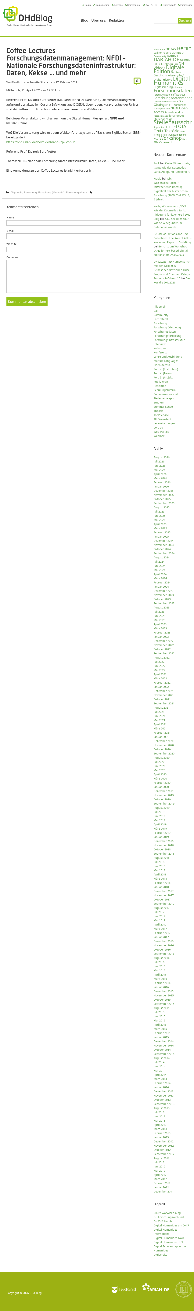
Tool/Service (161, 415)
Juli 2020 (159, 762)
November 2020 (164, 745)
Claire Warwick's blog (167, 1213)
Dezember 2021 (164, 691)
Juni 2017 (159, 916)
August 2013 (162, 1108)
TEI (168, 127)
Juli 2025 (159, 511)
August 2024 (162, 557)
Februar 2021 (162, 732)
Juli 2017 (159, 912)
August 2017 (162, 908)
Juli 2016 (159, 962)
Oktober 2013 (162, 1099)
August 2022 (162, 657)
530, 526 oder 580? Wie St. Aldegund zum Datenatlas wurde (171, 223)
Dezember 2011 (164, 1191)
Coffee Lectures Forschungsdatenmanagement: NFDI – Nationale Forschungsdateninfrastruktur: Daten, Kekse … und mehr (71, 61)
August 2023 (162, 607)
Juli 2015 (159, 1012)
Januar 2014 (161, 1087)
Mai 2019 (159, 820)
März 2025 (160, 528)
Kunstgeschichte (162, 108)
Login (88, 5)
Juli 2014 (159, 1062)
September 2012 (164, 1154)
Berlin (184, 48)
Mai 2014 (159, 1070)
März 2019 (160, 828)
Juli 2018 (159, 862)
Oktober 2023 (162, 599)
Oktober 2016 (162, 949)
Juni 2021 (159, 716)
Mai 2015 (159, 1020)
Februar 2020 (162, 782)
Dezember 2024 (164, 540)
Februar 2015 (162, 1033)
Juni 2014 (159, 1066)
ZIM (156, 142)
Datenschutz (169, 5)
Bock (157, 163)
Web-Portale (161, 431)
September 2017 (164, 903)
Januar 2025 (161, 536)
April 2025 (160, 524)
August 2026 (162, 457)
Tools (182, 131)
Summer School (164, 406)
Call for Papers (162, 52)
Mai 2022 (159, 670)
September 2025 (164, 503)
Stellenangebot (174, 115)
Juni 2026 (159, 465)
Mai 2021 (159, 720)
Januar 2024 (161, 586)
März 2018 (160, 878)
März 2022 (160, 678)
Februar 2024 (162, 582)
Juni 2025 (159, 515)
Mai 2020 (159, 770)
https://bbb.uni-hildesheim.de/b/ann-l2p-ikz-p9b (40, 142)
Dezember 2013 (164, 1091)
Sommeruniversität (166, 394)
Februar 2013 (162, 1133)
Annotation (159, 49)
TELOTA (178, 126)
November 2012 (164, 1145)
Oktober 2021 (162, 699)
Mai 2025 (159, 520)
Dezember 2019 (164, 791)
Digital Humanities (172, 80)
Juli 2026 (159, 461)
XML (184, 139)
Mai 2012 (159, 1170)
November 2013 (164, 1095)
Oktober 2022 (162, 649)
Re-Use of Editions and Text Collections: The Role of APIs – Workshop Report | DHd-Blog (173, 238)
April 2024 (160, 574)
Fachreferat (161, 319)
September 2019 (164, 803)
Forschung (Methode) (51, 192)
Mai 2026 (159, 470)
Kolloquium (161, 348)
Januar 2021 (161, 737)
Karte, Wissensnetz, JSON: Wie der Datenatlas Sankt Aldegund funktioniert (172, 167)
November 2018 (164, 845)
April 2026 (160, 474)
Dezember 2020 (164, 741)
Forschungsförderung (167, 336)
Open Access (162, 365)
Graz (182, 101)
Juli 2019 (159, 812)
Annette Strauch (40, 82)
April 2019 (160, 824)
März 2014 (160, 1079)
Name (10, 217)
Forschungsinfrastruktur (166, 101)
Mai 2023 (159, 620)
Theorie (158, 411)
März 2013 (160, 1129)
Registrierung (102, 5)
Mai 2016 (159, 970)
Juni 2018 (159, 866)
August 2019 (162, 807)
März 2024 (160, 578)
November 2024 (164, 545)
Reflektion (160, 386)
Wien (156, 139)
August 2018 (162, 858)
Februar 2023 (162, 632)
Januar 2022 (161, 686)
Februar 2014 (162, 1083)
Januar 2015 (161, 1037)
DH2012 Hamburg (165, 1221)
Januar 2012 (161, 1187)
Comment (12, 257)
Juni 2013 (159, 1116)
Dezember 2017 (164, 891)
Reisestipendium (174, 112)
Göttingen (161, 105)
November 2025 (164, 495)
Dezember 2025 (164, 490)
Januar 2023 (161, 636)
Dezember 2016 (164, 941)
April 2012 (160, 1175)
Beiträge (118, 5)
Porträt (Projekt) (163, 377)
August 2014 (162, 1058)
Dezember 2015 (164, 991)
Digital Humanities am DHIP (171, 1225)
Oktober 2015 (162, 999)
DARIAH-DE (152, 5)
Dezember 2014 (164, 1041)
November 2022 (164, 645)
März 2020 (160, 778)
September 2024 (164, 553)
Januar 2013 (161, 1137)
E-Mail (10, 230)
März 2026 (160, 478)
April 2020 (160, 774)
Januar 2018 (161, 887)
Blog (84, 20)
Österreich (166, 142)
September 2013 (164, 1104)
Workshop (170, 138)
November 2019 (164, 795)
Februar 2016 (162, 983)
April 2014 (160, 1074)
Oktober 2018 (162, 849)
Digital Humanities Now (169, 1238)
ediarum (178, 87)
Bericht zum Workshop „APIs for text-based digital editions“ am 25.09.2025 (171, 251)
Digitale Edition (169, 69)
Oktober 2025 (162, 499)
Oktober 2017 (162, 899)
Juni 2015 (159, 1016)
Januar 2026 (161, 486)
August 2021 (162, 707)
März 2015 (160, 1029)
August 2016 (162, 958)
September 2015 (164, 1004)
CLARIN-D (178, 52)
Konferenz (180, 105)
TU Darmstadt (162, 419)
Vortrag (158, 427)
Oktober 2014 (162, 1049)
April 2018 (160, 874)
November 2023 (164, 595)
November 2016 (164, 945)
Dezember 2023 (164, 591)
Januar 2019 (161, 837)
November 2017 (164, 895)
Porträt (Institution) (166, 369)
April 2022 (160, 674)
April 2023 (160, 624)
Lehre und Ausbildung (168, 356)
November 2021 (164, 695)
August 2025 (162, 507)
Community (161, 315)
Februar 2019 (162, 832)
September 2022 (164, 653)
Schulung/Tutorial (165, 390)
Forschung (30, 192)
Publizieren (161, 381)
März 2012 (160, 1179)
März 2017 (160, 928)
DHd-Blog (36, 1293)
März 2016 (160, 979)
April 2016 (160, 974)
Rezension (159, 115)
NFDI (174, 108)
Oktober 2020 (162, 749)
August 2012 (162, 1158)
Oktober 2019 (162, 799)
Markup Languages (166, 361)
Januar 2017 (161, 937)
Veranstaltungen (164, 423)
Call (156, 310)
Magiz (157, 178)
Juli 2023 (159, 611)
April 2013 (160, 1125)
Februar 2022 (162, 682)
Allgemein (16, 192)
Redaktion (117, 20)
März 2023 (160, 628)
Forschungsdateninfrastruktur (169, 94)
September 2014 (164, 1054)
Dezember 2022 (164, 641)
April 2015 (160, 1024)
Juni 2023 (159, 616)
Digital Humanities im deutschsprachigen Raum (27, 15)
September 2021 (164, 703)
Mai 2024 (159, 570)
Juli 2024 (159, 561)
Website (11, 244)
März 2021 (160, 728)
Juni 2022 (159, 666)
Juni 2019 (159, 816)
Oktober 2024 (162, 549)
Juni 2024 (159, 566)
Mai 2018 (159, 870)
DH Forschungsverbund (169, 1217)
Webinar (159, 436)
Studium (159, 402)
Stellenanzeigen (164, 398)
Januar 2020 (161, 787)
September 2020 (164, 753)
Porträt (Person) (163, 373)
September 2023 (164, 603)
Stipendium (159, 127)
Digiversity (160, 1254)
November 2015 (164, 995)
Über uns (98, 20)
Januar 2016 (161, 987)
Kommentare (134, 5)
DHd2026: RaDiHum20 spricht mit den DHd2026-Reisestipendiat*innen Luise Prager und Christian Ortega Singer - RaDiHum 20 (172, 270)
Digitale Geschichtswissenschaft (169, 73)
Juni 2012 (159, 1166)
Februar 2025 (162, 532)
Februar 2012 (162, 1183)
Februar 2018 (162, 883)
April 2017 (160, 924)
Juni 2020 (159, 766)
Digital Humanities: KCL (169, 1242)
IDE (171, 105)
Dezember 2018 (164, 841)
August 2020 (162, 757)
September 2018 (164, 853)
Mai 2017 (159, 920)
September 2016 (164, 953)
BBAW (171, 48)
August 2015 (162, 1008)
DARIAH (172, 56)
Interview (160, 344)
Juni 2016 (159, 966)
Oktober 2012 (162, 1150)
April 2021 (160, 724)
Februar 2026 (162, 482)
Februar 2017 (162, 933)
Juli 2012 (159, 1162)
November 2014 (164, 1045)
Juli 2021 (159, 712)
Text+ (159, 130)
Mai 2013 (159, 1120)
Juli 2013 (159, 1112)
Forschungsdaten (76, 192)
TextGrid (171, 130)
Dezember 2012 (164, 1141)
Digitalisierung (163, 87)
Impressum (186, 5)
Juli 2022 (159, 661)
